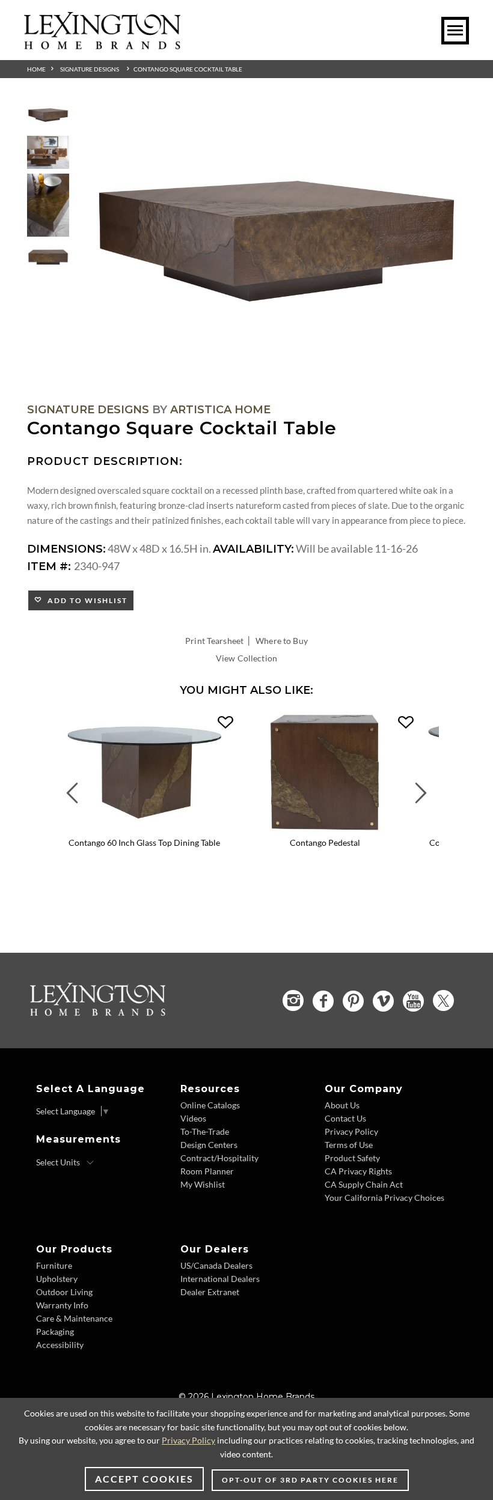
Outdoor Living (64, 1292)
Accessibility (60, 1345)
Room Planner (207, 1171)
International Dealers (220, 1279)
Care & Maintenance (74, 1318)
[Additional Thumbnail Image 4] (48, 257)
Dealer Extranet (209, 1292)
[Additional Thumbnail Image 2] (48, 152)
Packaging (55, 1331)
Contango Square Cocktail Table (187, 69)
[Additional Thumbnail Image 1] (48, 115)
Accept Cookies (144, 1478)
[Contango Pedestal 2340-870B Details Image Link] (324, 827)
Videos (193, 1118)
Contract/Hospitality (219, 1158)
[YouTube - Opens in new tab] (413, 1001)
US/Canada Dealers (216, 1265)
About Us (342, 1105)
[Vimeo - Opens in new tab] (383, 1001)
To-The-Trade (204, 1131)
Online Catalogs (210, 1105)
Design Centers (208, 1145)
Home (36, 69)
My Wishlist (202, 1184)
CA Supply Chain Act (364, 1184)
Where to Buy (282, 641)
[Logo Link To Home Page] (102, 45)
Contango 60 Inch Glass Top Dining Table (144, 842)
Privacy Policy (351, 1131)
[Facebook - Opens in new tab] (323, 1001)
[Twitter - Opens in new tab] (443, 1000)
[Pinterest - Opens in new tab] (353, 1001)
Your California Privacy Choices (384, 1197)
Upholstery (57, 1279)
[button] (225, 723)
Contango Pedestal (325, 842)
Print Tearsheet (214, 641)
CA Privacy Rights (358, 1171)
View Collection (246, 658)
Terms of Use (349, 1145)
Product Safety (352, 1158)
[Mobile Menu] (455, 30)
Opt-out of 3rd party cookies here (310, 1479)
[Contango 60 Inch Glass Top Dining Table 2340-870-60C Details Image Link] (144, 827)
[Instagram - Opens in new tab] (293, 1000)
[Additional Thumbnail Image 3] (48, 205)
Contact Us (345, 1118)
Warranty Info (62, 1305)
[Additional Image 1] (276, 242)
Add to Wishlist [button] (85, 600)
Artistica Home (220, 409)
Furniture (54, 1265)
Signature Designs (89, 69)
